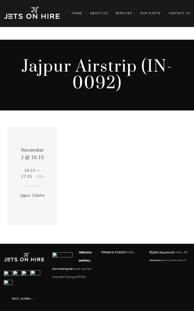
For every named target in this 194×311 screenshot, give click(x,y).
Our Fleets (150, 13)
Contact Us (179, 13)
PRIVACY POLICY (114, 252)
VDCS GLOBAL (21, 298)
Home (77, 13)
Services (123, 13)
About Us (98, 13)
